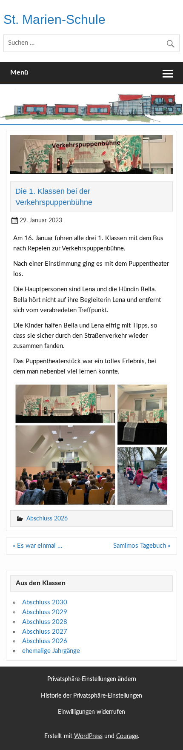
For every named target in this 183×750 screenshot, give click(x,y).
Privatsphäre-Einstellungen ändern (91, 679)
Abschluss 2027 (44, 632)
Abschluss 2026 (47, 518)
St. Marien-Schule (54, 19)
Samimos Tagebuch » (141, 546)
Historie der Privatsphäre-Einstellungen (91, 696)
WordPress (88, 736)
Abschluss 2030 (44, 602)
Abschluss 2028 (44, 622)
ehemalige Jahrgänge (51, 651)
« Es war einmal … (37, 546)
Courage (127, 736)
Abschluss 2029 (44, 612)
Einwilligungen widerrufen (91, 712)
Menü (19, 72)
